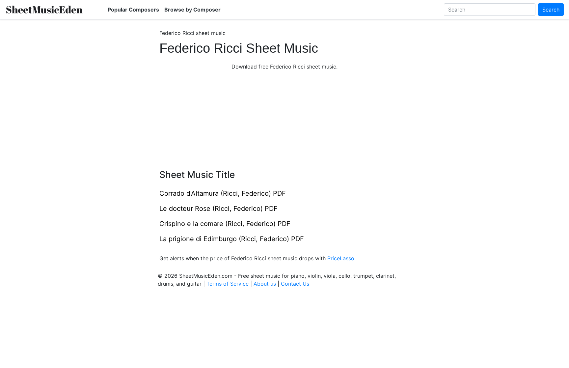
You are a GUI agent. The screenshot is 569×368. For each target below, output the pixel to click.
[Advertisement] (284, 120)
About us (265, 283)
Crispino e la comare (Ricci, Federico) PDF (224, 224)
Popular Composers (133, 9)
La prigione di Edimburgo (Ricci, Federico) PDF (231, 239)
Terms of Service (227, 283)
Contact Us (295, 283)
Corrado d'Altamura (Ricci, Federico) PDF (222, 193)
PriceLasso (340, 258)
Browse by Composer (192, 9)
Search (550, 9)
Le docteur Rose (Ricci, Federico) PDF (218, 208)
